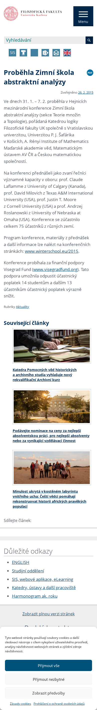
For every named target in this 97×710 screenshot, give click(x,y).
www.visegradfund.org (55, 269)
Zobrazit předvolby (48, 693)
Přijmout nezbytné (48, 679)
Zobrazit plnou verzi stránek (48, 614)
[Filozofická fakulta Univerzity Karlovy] (33, 13)
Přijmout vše (48, 665)
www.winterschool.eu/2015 (51, 251)
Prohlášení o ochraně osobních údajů (59, 704)
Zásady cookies (20, 704)
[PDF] (90, 72)
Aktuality (22, 306)
